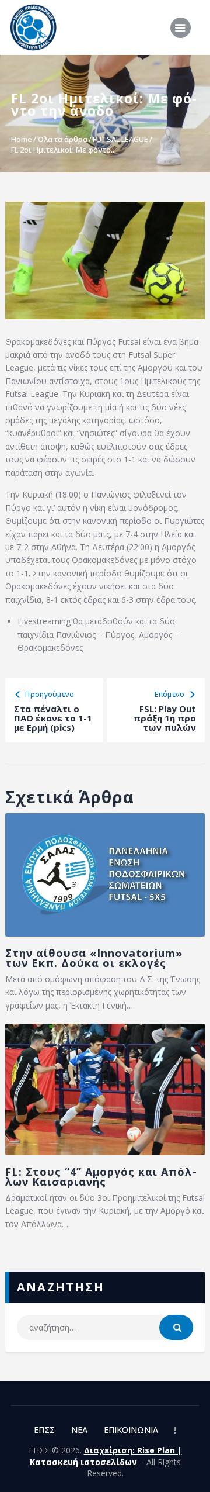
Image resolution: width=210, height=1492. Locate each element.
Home (21, 139)
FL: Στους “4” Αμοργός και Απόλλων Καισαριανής (101, 1177)
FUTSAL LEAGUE (120, 139)
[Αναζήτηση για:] (105, 1327)
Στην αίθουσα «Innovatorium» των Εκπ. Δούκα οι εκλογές (94, 958)
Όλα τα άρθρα (62, 139)
